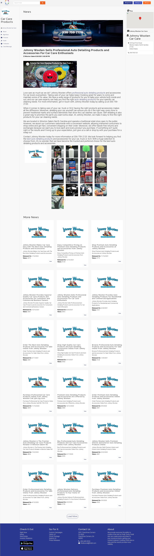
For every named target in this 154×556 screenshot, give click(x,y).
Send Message (7, 46)
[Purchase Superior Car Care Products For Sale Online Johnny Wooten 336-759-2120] (86, 190)
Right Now (6, 34)
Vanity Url (52, 534)
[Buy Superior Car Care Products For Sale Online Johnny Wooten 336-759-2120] (72, 190)
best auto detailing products (40, 139)
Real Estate (24, 536)
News (22, 534)
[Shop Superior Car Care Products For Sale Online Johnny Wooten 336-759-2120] (58, 190)
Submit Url (52, 538)
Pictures (5, 37)
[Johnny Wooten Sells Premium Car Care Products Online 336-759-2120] (58, 203)
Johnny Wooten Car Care (9, 28)
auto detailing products (85, 99)
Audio (4, 40)
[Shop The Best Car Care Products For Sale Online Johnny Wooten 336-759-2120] (101, 190)
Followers (6, 43)
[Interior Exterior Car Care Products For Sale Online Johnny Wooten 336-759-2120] (58, 151)
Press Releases (54, 540)
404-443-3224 (85, 541)
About (4, 31)
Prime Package (54, 536)
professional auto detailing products (88, 93)
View (50, 261)
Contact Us (84, 529)
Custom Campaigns (55, 532)
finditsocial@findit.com (88, 543)
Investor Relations (26, 538)
